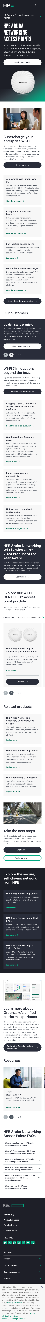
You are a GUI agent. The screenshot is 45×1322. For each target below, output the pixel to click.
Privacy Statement (14, 1303)
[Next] (11, 355)
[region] (22, 339)
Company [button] (7, 1252)
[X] (10, 1242)
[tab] (8, 617)
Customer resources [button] (11, 1272)
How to (8, 1214)
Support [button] (6, 1259)
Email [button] (8, 1225)
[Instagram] (14, 1242)
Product (11, 1220)
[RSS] (33, 1242)
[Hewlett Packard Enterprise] (8, 5)
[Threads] (19, 1242)
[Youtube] (28, 1242)
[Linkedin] (5, 1242)
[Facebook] (23, 1242)
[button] (42, 1287)
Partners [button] (6, 1278)
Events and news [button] (10, 1265)
